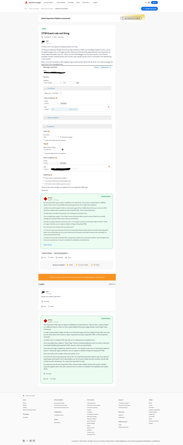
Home (25, 8)
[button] (149, 9)
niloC (47, 41)
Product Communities (34, 8)
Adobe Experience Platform (47, 8)
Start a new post (89, 277)
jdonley (50, 198)
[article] (77, 299)
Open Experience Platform (132, 18)
